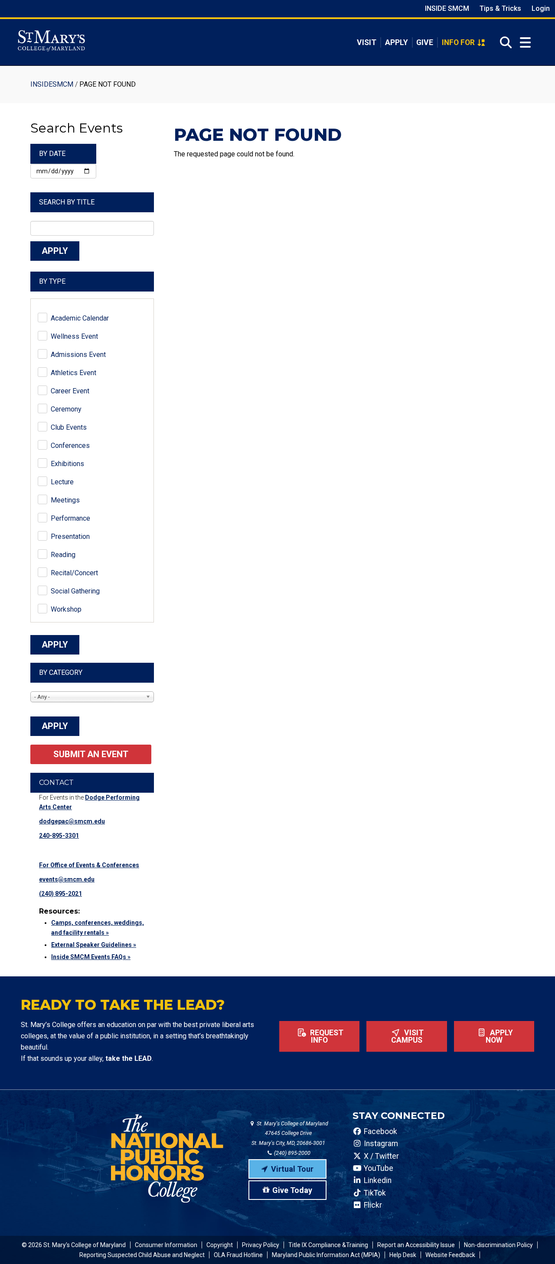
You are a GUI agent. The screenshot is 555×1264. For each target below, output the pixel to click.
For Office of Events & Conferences (89, 865)
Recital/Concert (74, 573)
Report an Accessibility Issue (416, 1244)
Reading (63, 555)
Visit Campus (407, 1036)
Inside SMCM (447, 8)
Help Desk (402, 1254)
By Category (60, 672)
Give (424, 42)
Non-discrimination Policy (498, 1244)
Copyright (219, 1244)
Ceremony (66, 409)
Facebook (379, 1131)
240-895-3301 (59, 835)
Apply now (499, 1036)
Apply (396, 42)
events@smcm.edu (67, 879)
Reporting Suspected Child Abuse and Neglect (142, 1254)
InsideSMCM (51, 84)
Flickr (372, 1205)
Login (541, 8)
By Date (52, 153)
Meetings (65, 500)
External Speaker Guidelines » (93, 944)
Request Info (325, 1036)
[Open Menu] (525, 42)
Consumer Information (166, 1244)
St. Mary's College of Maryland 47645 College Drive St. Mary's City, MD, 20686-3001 (289, 1133)
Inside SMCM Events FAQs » (91, 956)
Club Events (69, 427)
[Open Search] (503, 42)
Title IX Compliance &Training (328, 1244)
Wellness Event (74, 336)
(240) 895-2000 (291, 1153)
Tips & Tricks (500, 8)
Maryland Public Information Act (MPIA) (326, 1254)
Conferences (70, 445)
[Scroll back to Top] (534, 1243)
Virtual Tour (292, 1168)
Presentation (70, 536)
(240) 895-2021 (60, 893)
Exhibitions (67, 464)
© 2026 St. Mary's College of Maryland (74, 1244)
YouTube (377, 1168)
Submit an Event (90, 754)
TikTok (374, 1193)
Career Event (70, 391)
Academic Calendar (80, 318)
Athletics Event (73, 373)
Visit (366, 42)
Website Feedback (450, 1254)
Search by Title (67, 202)
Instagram (380, 1143)
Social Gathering (75, 591)
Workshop (66, 609)
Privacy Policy (260, 1244)
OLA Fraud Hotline (238, 1254)
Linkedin (377, 1180)
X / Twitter (380, 1156)
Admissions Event (78, 354)
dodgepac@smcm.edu (72, 821)
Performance (70, 518)
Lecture (62, 482)
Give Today (292, 1190)
